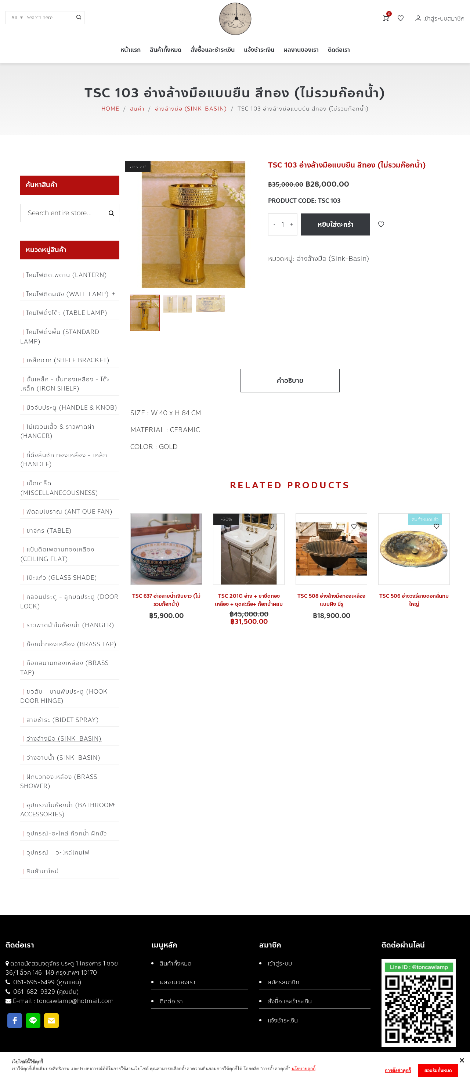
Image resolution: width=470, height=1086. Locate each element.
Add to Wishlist (381, 224)
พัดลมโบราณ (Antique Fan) (69, 511)
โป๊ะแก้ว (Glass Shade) (61, 577)
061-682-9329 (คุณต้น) (45, 991)
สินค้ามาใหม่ (42, 871)
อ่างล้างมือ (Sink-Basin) (191, 108)
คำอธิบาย (290, 380)
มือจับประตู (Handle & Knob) (72, 407)
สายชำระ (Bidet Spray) (62, 719)
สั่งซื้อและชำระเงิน (290, 1001)
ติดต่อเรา (171, 1001)
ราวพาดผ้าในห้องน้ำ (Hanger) (70, 625)
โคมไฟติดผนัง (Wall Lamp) (67, 294)
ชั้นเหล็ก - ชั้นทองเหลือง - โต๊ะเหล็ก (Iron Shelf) (65, 384)
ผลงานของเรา (177, 982)
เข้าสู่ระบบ (280, 963)
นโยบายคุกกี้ (303, 1068)
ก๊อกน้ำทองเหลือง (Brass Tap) (71, 644)
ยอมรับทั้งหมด (438, 1070)
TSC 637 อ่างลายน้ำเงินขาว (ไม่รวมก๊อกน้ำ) (166, 600)
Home (110, 108)
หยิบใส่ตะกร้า (336, 224)
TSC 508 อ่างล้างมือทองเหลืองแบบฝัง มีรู (331, 600)
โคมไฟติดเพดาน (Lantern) (66, 275)
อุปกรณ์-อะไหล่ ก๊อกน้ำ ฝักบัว (66, 833)
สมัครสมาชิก (283, 982)
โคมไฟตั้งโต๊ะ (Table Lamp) (67, 312)
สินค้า (137, 108)
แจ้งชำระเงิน (283, 1020)
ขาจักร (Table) (49, 530)
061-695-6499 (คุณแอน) (47, 982)
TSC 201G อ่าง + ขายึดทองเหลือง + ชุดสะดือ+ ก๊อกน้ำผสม (249, 600)
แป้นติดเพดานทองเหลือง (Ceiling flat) (57, 554)
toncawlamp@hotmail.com (75, 1001)
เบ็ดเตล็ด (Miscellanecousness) (59, 488)
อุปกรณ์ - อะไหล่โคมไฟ (58, 852)
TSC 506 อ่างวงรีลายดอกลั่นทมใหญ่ (414, 600)
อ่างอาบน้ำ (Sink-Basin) (63, 757)
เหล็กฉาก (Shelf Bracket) (68, 360)
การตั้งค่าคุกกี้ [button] (398, 1070)
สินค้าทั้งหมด (175, 963)
